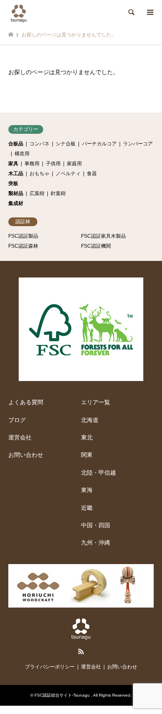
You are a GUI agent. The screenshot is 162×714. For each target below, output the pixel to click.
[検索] (130, 12)
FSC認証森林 (23, 246)
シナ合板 (66, 144)
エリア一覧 (95, 402)
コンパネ (39, 144)
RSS (81, 651)
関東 (87, 454)
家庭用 (74, 163)
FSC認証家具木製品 (103, 236)
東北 (87, 437)
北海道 (89, 420)
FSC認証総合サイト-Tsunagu (62, 695)
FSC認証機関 (96, 246)
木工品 (15, 173)
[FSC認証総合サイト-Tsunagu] (18, 12)
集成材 (15, 203)
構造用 (22, 154)
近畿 (87, 507)
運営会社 (20, 437)
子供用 (53, 163)
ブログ (17, 420)
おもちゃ (39, 173)
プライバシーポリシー (50, 667)
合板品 (15, 144)
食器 (92, 173)
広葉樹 (36, 193)
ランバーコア (138, 144)
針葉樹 (58, 193)
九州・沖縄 (95, 542)
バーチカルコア (99, 144)
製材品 (15, 193)
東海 (87, 490)
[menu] (149, 12)
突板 (13, 183)
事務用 (32, 163)
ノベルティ (68, 173)
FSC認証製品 (23, 236)
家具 (13, 163)
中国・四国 (95, 525)
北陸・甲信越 (98, 472)
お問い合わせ (25, 454)
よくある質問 (25, 402)
